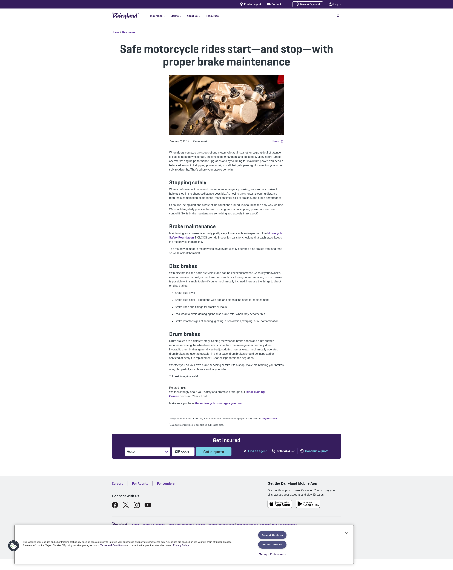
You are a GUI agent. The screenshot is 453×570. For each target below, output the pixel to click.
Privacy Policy (181, 545)
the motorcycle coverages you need (219, 403)
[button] (160, 16)
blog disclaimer (269, 418)
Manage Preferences (272, 554)
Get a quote (213, 451)
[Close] (346, 533)
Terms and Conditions (112, 545)
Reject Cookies (272, 544)
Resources (128, 32)
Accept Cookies (272, 535)
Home (115, 32)
